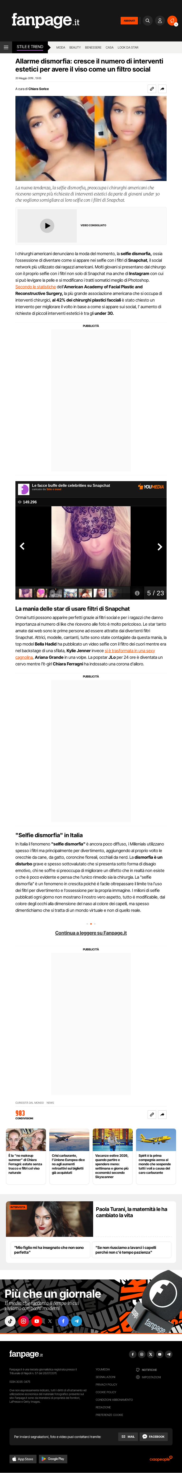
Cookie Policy (106, 1392)
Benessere (93, 47)
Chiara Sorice (38, 89)
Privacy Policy (106, 1384)
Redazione (103, 1407)
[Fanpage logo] (39, 20)
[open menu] (6, 47)
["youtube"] (36, 1321)
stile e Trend (30, 46)
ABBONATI (129, 20)
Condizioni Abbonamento (114, 1399)
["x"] (50, 1321)
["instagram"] (23, 1321)
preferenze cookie (109, 1415)
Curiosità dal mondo (29, 1103)
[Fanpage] (26, 1354)
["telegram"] (76, 1321)
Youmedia (103, 1369)
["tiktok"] (10, 1321)
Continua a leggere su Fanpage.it (91, 933)
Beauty (75, 47)
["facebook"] (63, 1321)
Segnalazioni (105, 1377)
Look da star (128, 47)
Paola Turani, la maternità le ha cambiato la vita (131, 1212)
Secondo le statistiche (35, 286)
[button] (162, 89)
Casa (110, 47)
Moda (60, 47)
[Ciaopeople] (161, 1460)
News (50, 1103)
